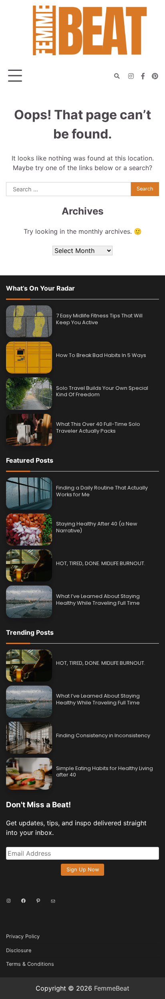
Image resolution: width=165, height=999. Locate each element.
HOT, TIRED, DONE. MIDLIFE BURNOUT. (100, 563)
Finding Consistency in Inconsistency (103, 735)
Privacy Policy (23, 936)
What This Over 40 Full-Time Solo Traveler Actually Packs (98, 427)
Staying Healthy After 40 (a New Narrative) (96, 527)
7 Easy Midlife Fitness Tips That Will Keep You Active (99, 319)
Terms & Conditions (30, 964)
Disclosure (18, 950)
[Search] (117, 76)
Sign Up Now (82, 870)
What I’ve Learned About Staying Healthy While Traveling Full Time (98, 599)
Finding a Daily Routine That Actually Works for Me (102, 491)
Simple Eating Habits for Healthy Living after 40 (104, 771)
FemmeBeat (111, 988)
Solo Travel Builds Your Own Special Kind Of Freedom (102, 391)
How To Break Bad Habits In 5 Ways (101, 355)
